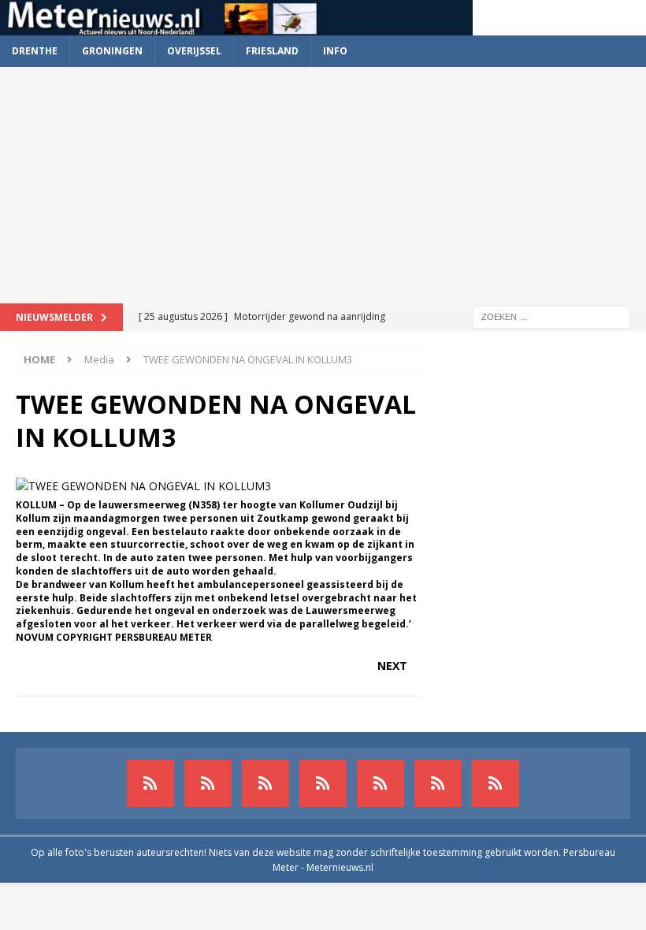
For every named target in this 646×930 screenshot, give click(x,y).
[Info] (380, 783)
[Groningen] (265, 783)
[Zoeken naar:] (551, 315)
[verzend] (495, 783)
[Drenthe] (208, 783)
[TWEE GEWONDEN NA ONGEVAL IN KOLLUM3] (143, 485)
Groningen (112, 51)
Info (335, 51)
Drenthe (35, 51)
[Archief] (150, 783)
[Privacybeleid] (438, 783)
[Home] (323, 783)
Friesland (272, 51)
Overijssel (194, 51)
